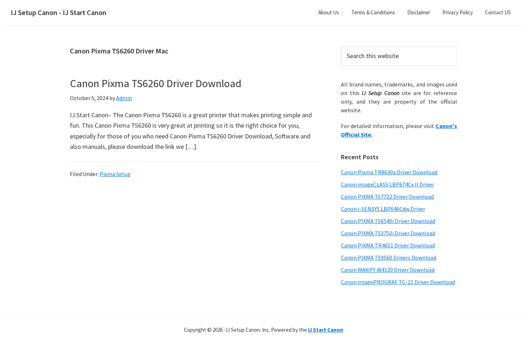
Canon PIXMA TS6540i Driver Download (388, 221)
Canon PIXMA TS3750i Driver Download (388, 233)
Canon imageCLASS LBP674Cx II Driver (387, 184)
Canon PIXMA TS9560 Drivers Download (388, 257)
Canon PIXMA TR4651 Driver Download (388, 245)
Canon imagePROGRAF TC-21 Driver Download (398, 281)
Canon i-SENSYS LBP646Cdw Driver (383, 208)
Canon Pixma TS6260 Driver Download (155, 83)
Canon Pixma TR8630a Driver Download (389, 172)
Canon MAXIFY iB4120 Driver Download (388, 269)
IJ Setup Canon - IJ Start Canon (58, 12)
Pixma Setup (115, 174)
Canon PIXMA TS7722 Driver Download (387, 196)
